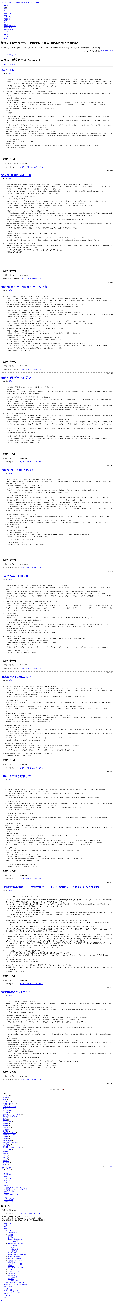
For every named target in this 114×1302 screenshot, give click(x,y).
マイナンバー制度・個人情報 (12, 1148)
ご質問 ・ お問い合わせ (11, 1201)
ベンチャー (6, 1101)
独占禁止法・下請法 (9, 1107)
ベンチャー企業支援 (14, 1256)
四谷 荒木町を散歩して (16, 776)
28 (111, 1166)
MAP (5, 22)
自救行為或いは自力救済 (11, 1142)
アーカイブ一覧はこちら (8, 55)
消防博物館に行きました (16, 992)
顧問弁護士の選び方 (9, 1133)
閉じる (6, 1297)
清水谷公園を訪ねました (16, 676)
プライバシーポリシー (11, 1198)
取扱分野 (7, 19)
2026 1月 (5, 1159)
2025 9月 (5, 1164)
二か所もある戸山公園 (14, 576)
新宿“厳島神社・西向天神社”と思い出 (24, 286)
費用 (5, 21)
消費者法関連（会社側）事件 (17, 1254)
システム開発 (7, 1149)
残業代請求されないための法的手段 (15, 1189)
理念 (5, 15)
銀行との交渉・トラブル (16, 1267)
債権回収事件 (12, 1262)
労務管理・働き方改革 (10, 1116)
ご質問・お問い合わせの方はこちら (31, 167)
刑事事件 (6, 1151)
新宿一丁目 (8, 70)
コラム (6, 31)
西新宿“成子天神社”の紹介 (18, 470)
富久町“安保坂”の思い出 (16, 175)
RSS (102, 51)
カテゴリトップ (6, 65)
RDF (106, 51)
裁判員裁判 (6, 1144)
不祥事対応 (11, 1238)
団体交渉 (6, 1129)
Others (6, 24)
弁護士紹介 (7, 17)
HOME (6, 5)
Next (62, 1089)
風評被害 (6, 1138)
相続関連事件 (12, 1273)
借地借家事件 (12, 1275)
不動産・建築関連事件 (15, 1240)
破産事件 (6, 1136)
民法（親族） (7, 1110)
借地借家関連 (8, 29)
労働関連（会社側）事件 (16, 1243)
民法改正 (6, 1112)
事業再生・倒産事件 (14, 1258)
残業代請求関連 (9, 27)
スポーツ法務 (7, 1121)
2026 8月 (5, 1155)
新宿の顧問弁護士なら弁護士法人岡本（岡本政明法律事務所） (21, 2)
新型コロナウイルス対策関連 (12, 1114)
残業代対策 (15, 1249)
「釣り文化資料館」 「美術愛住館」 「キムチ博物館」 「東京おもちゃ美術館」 (51, 887)
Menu (6, 10)
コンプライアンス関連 (15, 1264)
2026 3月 (5, 1157)
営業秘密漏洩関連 (10, 26)
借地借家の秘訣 (9, 1191)
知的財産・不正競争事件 (16, 1260)
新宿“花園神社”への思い (16, 377)
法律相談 (6, 1118)
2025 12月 (6, 1161)
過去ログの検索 (6, 1168)
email (5, 8)
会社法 (5, 1120)
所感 (5, 38)
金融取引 (6, 1153)
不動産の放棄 (7, 1140)
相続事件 (6, 1123)
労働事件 (6, 1131)
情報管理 (14, 1251)
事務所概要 (7, 13)
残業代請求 (6, 1127)
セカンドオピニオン (9, 1103)
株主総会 (6, 1097)
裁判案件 (11, 1236)
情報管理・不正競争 (9, 1135)
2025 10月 (6, 1162)
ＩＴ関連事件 (12, 1253)
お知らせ (6, 1105)
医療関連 (6, 1125)
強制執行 (6, 1146)
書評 (4, 1099)
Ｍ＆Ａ (10, 1269)
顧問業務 (11, 1234)
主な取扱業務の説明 (10, 1232)
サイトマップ (8, 1200)
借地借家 (6, 1095)
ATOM (111, 51)
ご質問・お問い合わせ (11, 1194)
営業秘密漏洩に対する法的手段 (14, 1187)
